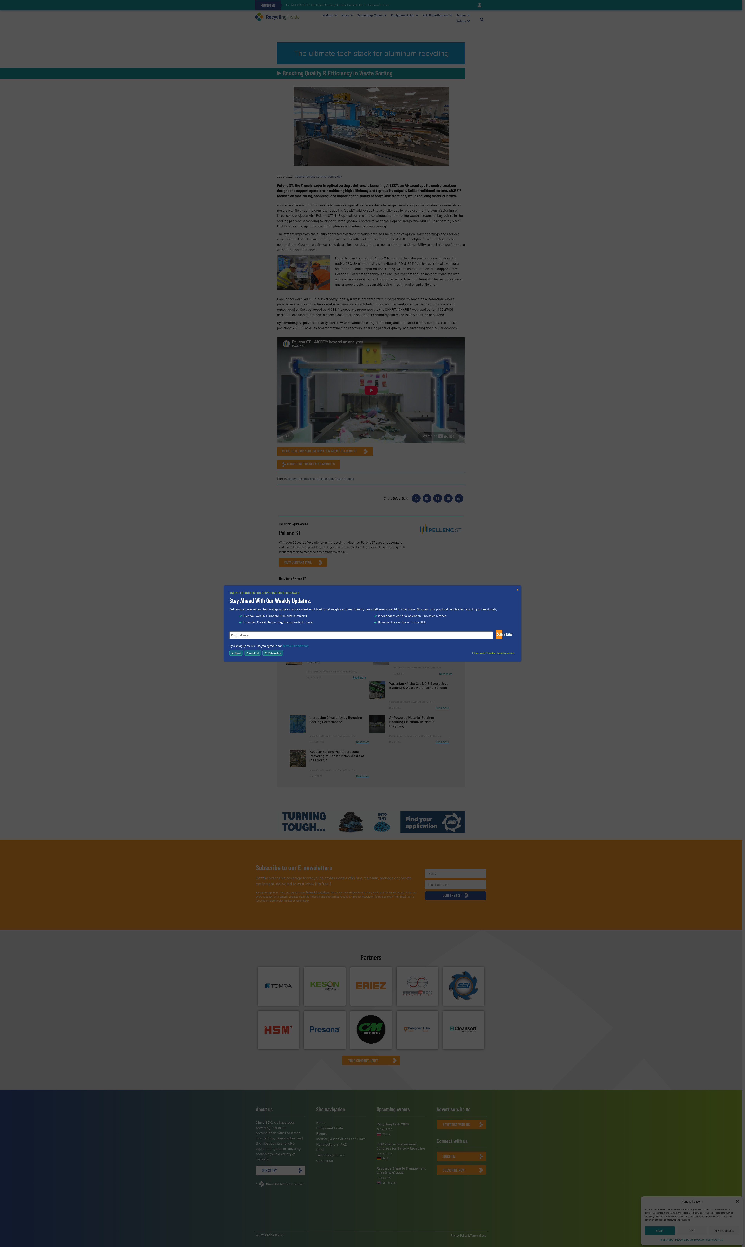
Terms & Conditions (295, 646)
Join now (500, 634)
